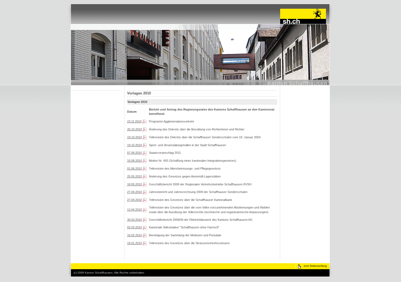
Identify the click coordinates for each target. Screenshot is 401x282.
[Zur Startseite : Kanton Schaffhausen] (303, 22)
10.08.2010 (134, 160)
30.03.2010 (134, 219)
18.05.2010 (134, 184)
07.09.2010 (134, 152)
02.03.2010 (134, 227)
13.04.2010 (134, 209)
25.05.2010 (134, 176)
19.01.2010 (134, 243)
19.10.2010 (134, 137)
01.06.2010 (134, 168)
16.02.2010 (134, 235)
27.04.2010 (134, 192)
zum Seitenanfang (315, 265)
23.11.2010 (134, 121)
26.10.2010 (134, 129)
